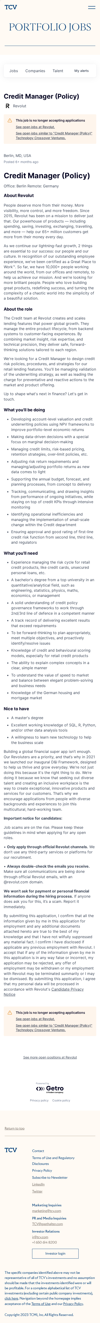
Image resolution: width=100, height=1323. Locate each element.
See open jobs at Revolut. (35, 127)
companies (35, 70)
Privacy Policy (42, 1171)
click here (11, 1299)
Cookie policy (61, 1100)
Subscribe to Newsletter (49, 1178)
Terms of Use (41, 1304)
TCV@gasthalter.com (47, 1224)
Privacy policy (39, 1100)
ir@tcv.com (40, 1237)
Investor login (55, 1254)
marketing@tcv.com (46, 1211)
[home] (26, 7)
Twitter (37, 1191)
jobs (13, 70)
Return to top (14, 1128)
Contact (38, 1151)
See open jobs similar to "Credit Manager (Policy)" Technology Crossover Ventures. (54, 135)
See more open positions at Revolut (50, 1057)
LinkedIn (38, 1184)
